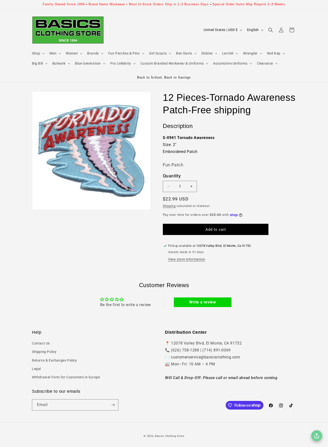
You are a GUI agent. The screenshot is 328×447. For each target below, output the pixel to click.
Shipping (169, 206)
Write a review (202, 302)
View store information (186, 259)
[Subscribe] (113, 405)
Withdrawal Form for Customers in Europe (66, 377)
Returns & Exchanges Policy (54, 360)
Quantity (172, 176)
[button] (38, 53)
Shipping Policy (44, 352)
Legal (36, 369)
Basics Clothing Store (169, 436)
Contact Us (41, 343)
